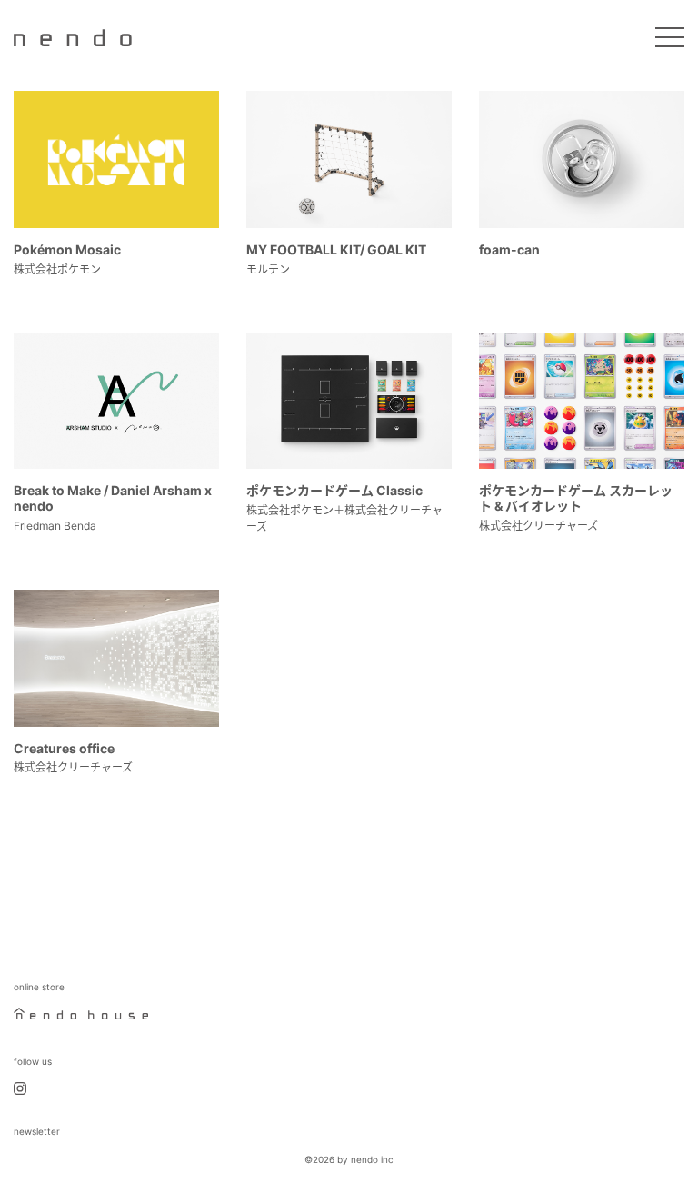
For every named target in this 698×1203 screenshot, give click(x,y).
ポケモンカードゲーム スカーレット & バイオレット (576, 497)
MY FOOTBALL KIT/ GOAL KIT (336, 249)
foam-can (509, 249)
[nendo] (73, 36)
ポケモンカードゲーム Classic (334, 490)
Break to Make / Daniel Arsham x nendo (113, 497)
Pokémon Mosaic (67, 249)
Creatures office (64, 748)
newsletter (37, 1131)
